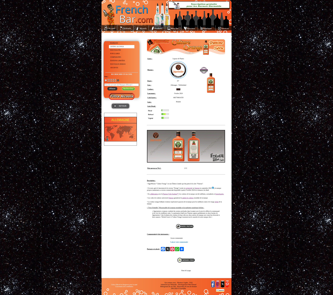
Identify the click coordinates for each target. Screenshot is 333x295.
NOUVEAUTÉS (115, 50)
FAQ (191, 283)
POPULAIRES (115, 54)
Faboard (193, 285)
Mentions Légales (182, 283)
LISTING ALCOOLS (117, 46)
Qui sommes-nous (170, 283)
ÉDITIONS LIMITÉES (117, 61)
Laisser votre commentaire (179, 242)
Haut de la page (186, 270)
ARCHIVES (114, 68)
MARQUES (114, 43)
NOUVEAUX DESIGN (118, 64)
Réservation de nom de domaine (187, 286)
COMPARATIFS (115, 57)
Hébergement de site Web (168, 286)
